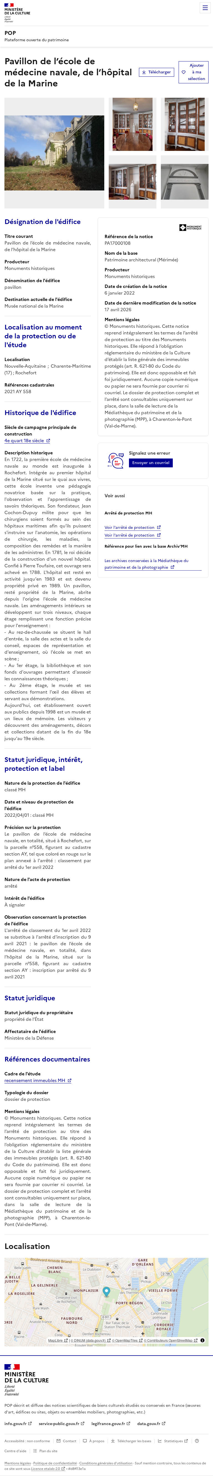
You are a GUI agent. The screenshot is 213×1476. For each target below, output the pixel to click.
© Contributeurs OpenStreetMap (168, 1340)
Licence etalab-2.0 (45, 1468)
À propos (96, 1441)
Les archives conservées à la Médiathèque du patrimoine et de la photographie (146, 564)
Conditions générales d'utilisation (105, 1463)
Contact (69, 1441)
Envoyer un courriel (150, 463)
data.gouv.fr (148, 1424)
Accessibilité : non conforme (27, 1441)
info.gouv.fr (15, 1424)
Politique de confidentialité (55, 1463)
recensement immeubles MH (34, 1080)
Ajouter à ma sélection (196, 72)
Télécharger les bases (134, 1441)
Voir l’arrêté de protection (129, 527)
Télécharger (159, 72)
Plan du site (48, 1451)
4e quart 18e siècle (24, 440)
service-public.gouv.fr (59, 1424)
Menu (205, 7)
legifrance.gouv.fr (108, 1424)
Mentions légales (17, 1463)
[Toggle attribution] (202, 1340)
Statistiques (173, 1441)
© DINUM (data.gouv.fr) (88, 1340)
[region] (106, 1302)
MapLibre (55, 1340)
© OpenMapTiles (125, 1340)
